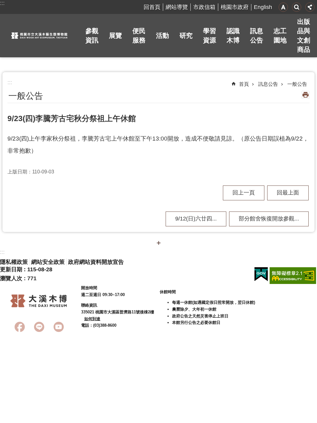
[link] (261, 274)
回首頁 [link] (152, 7)
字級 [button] (283, 7)
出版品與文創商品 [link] (303, 35)
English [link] (263, 7)
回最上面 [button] (288, 193)
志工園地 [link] (280, 35)
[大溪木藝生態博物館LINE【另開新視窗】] (39, 327)
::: (2, 3)
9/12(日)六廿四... (196, 219)
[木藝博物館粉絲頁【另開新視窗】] (19, 327)
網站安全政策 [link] (48, 262)
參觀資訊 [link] (91, 35)
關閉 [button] (158, 243)
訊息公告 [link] (256, 35)
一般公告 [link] (297, 84)
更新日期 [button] (11, 269)
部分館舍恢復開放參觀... (269, 219)
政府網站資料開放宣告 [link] (96, 262)
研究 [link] (186, 35)
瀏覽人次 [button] (11, 278)
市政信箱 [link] (204, 7)
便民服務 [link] (138, 35)
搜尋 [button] (296, 7)
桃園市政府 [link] (235, 7)
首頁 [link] (244, 84)
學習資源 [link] (209, 35)
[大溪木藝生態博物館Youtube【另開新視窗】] (58, 327)
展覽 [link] (115, 35)
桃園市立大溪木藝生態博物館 (39, 35)
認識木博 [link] (233, 35)
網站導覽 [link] (177, 7)
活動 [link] (162, 35)
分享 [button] (310, 7)
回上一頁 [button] (243, 193)
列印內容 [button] (306, 95)
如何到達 (92, 318)
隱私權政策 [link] (14, 262)
